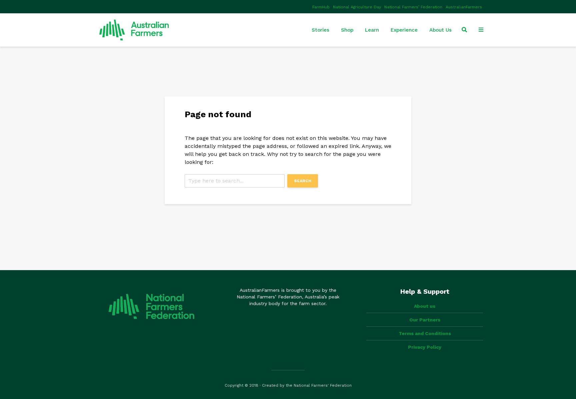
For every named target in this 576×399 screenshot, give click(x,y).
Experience (404, 30)
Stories (320, 30)
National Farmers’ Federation (413, 7)
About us (424, 306)
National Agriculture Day (357, 7)
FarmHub (321, 7)
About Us (440, 30)
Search (302, 181)
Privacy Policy (424, 347)
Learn (372, 30)
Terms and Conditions (425, 333)
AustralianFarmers (464, 7)
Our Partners (424, 319)
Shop (347, 30)
